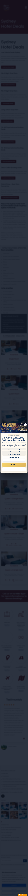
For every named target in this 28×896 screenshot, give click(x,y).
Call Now (14, 469)
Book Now (14, 464)
